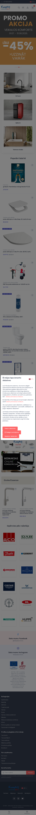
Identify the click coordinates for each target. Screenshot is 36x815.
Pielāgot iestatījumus (12, 432)
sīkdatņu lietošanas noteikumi (14, 396)
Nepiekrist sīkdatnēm (11, 436)
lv (32, 379)
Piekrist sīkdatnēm (10, 428)
